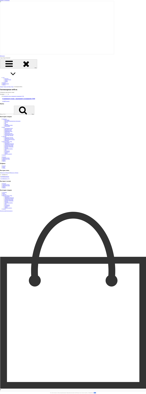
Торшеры (6, 124)
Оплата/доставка (8, 79)
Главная (1, 86)
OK (94, 392)
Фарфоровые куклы (8, 131)
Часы (6, 149)
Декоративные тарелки (9, 144)
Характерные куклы (8, 133)
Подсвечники (7, 126)
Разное (3, 166)
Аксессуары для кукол (9, 135)
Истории (4, 165)
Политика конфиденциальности (6, 210)
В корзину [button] (8, 101)
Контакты (6, 78)
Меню (36, 67)
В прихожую (7, 151)
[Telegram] (13, 172)
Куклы (3, 127)
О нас (3, 77)
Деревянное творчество (9, 143)
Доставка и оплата (5, 157)
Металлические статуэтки (10, 139)
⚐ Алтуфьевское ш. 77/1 (4, 178)
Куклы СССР (7, 132)
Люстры (6, 122)
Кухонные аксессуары (9, 145)
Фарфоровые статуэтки (9, 138)
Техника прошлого (8, 153)
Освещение (4, 119)
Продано (4, 154)
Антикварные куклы (9, 128)
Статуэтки (4, 136)
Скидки (6, 80)
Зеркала (6, 152)
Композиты (7, 140)
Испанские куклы (8, 130)
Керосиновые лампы (9, 125)
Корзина (4, 186)
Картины (6, 147)
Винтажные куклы (8, 129)
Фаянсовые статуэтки (9, 137)
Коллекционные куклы (9, 134)
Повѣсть (4, 84)
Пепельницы (7, 142)
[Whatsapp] (4, 172)
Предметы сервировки (9, 146)
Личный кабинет (5, 83)
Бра (5, 123)
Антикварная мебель (9, 148)
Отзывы (6, 81)
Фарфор (3, 167)
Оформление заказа (6, 158)
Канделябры (7, 120)
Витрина (4, 82)
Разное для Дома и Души (8, 86)
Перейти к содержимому (5, 0)
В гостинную (7, 150)
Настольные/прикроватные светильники (12, 121)
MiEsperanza (2, 55)
